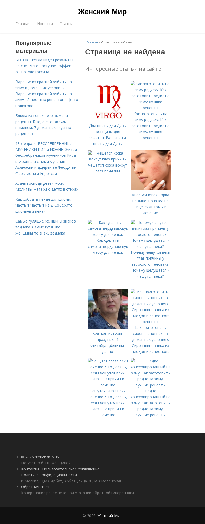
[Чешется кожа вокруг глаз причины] (108, 159)
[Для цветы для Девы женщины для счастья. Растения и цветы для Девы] (108, 119)
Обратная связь (35, 486)
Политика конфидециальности (49, 474)
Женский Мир (102, 11)
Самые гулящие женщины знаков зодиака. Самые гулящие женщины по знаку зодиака (45, 227)
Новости (45, 23)
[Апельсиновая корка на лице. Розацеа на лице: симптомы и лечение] (151, 188)
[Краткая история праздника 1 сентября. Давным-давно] (108, 327)
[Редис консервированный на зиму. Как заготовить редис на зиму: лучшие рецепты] (151, 385)
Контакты (30, 468)
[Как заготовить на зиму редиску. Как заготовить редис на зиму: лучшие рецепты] (151, 107)
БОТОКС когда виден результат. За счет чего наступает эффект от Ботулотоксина (44, 65)
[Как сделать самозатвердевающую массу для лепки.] (108, 234)
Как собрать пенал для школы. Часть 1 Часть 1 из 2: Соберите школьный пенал (43, 205)
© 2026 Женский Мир (40, 456)
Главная (22, 23)
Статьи (66, 23)
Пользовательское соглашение (71, 468)
